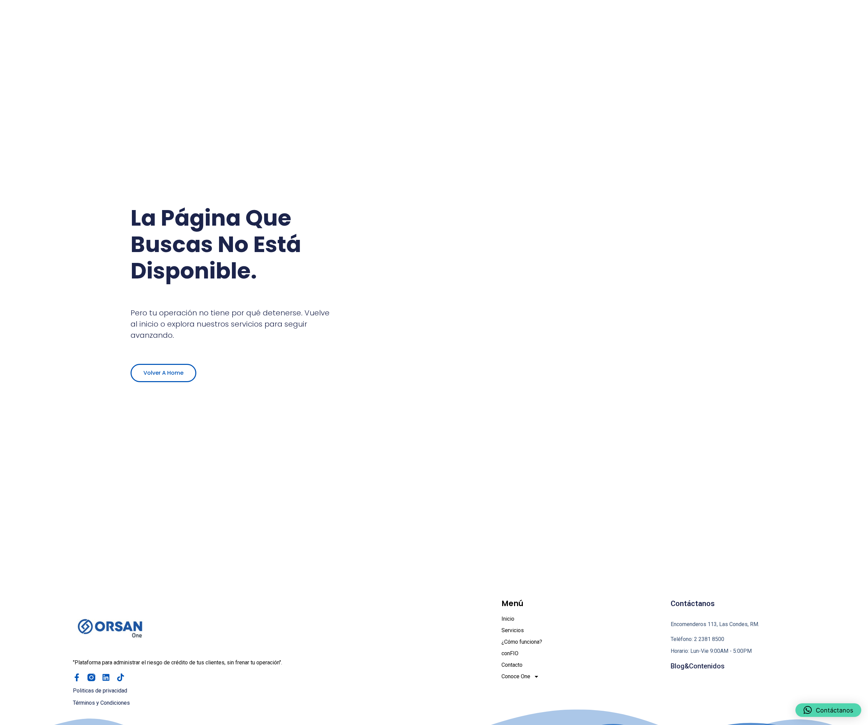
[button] (828, 710)
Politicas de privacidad (100, 690)
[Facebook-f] (77, 677)
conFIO (509, 653)
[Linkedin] (106, 677)
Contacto (511, 665)
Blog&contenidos (698, 666)
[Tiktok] (120, 677)
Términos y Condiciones (101, 703)
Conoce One (515, 676)
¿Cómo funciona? (521, 642)
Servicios (512, 630)
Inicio (507, 619)
